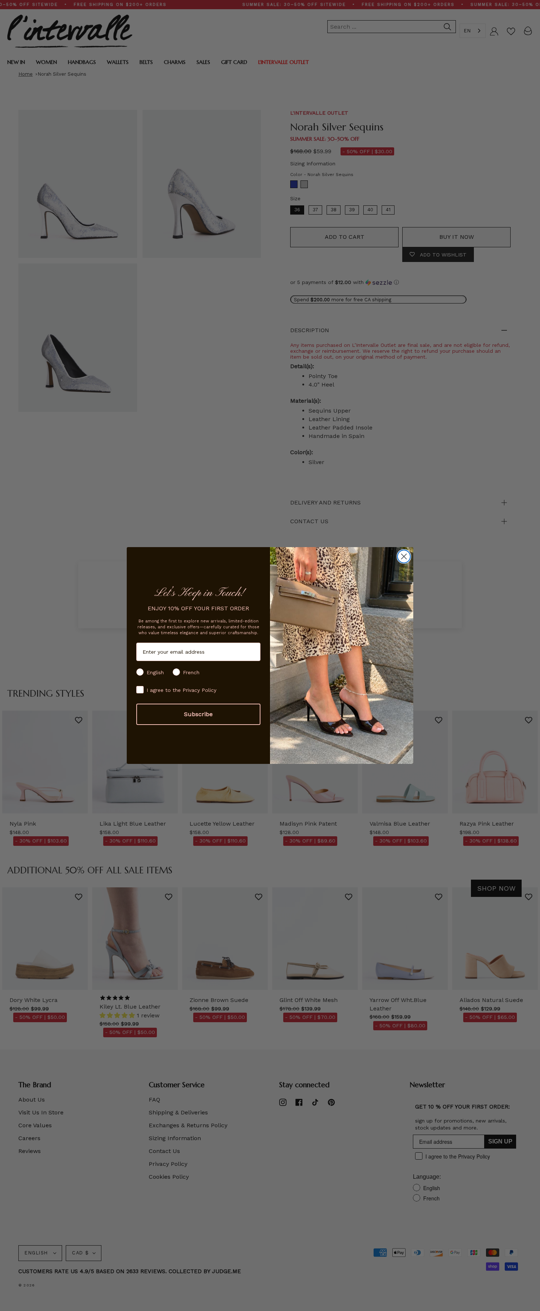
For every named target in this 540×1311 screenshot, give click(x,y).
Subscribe (198, 714)
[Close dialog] (403, 556)
